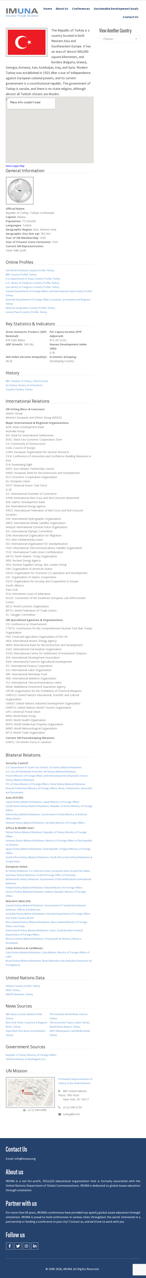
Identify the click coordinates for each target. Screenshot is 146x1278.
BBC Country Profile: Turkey (21, 274)
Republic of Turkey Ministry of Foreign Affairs (31, 1055)
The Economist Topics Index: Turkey (70, 1022)
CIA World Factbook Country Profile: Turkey (30, 270)
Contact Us (130, 17)
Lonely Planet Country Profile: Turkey (26, 312)
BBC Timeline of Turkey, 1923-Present (27, 381)
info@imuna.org (25, 1158)
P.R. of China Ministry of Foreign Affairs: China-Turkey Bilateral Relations (45, 784)
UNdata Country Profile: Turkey (23, 986)
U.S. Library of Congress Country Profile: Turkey (32, 283)
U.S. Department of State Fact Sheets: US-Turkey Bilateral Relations (44, 767)
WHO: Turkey (13, 990)
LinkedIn (34, 1246)
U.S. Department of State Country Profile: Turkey (33, 278)
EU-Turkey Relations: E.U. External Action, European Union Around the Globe (48, 871)
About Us (62, 8)
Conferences (81, 8)
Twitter (17, 1246)
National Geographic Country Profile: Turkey (30, 308)
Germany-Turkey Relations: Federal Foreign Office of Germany (41, 875)
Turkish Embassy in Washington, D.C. (26, 1059)
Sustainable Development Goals (116, 8)
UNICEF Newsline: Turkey (19, 994)
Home (48, 8)
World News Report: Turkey (65, 1026)
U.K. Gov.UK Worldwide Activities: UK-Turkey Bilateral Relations (41, 771)
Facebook (9, 1246)
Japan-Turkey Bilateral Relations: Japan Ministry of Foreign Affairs (42, 802)
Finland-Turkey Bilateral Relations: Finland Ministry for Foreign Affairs (44, 887)
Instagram (26, 1246)
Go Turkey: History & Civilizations (24, 385)
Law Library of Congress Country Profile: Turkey (33, 287)
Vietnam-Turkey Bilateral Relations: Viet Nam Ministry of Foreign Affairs (45, 822)
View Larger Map (15, 166)
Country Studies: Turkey (19, 389)
